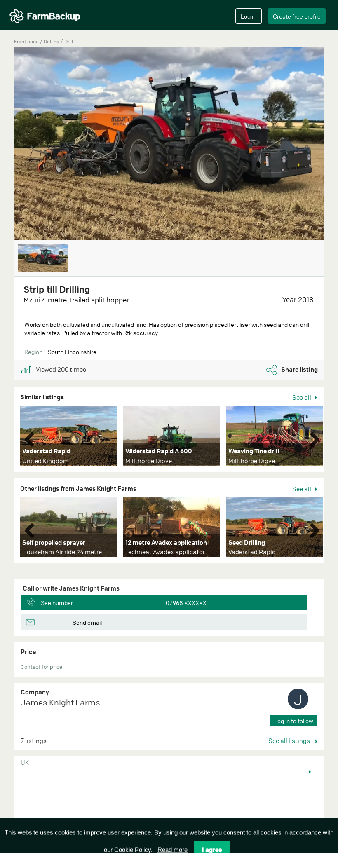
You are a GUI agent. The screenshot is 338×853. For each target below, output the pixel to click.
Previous (32, 438)
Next (311, 438)
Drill (68, 41)
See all (302, 397)
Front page (26, 41)
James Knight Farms (60, 702)
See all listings (289, 740)
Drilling (52, 41)
